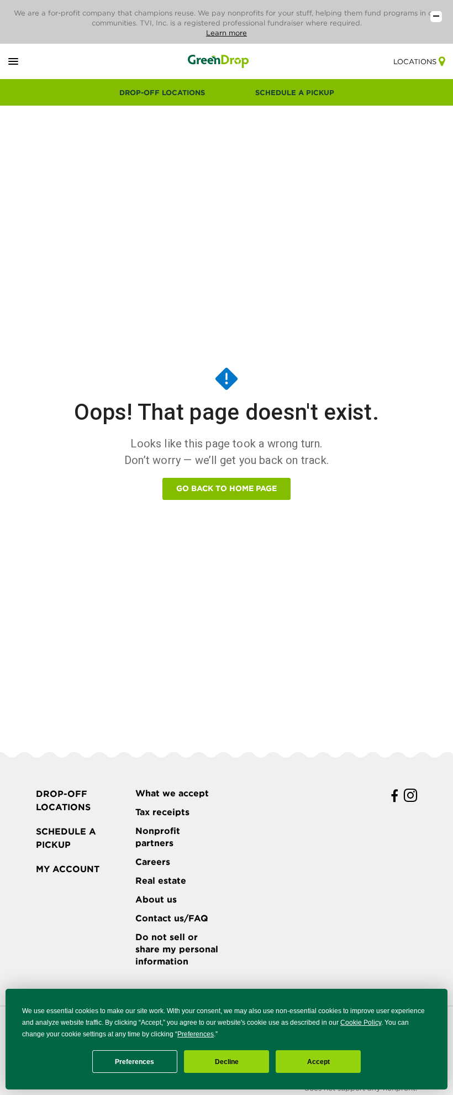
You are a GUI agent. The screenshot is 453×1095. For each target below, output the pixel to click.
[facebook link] (394, 796)
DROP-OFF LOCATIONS (162, 92)
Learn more (226, 33)
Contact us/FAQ (171, 918)
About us (156, 899)
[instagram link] (410, 796)
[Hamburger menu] (26, 62)
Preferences (134, 1062)
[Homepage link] (219, 61)
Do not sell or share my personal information (176, 949)
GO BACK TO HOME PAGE (226, 488)
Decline (227, 1062)
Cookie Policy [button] (360, 1022)
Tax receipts (162, 812)
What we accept (172, 793)
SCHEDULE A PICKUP (294, 92)
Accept (318, 1062)
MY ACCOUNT (67, 869)
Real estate (160, 880)
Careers (152, 862)
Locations (414, 62)
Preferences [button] (195, 1034)
